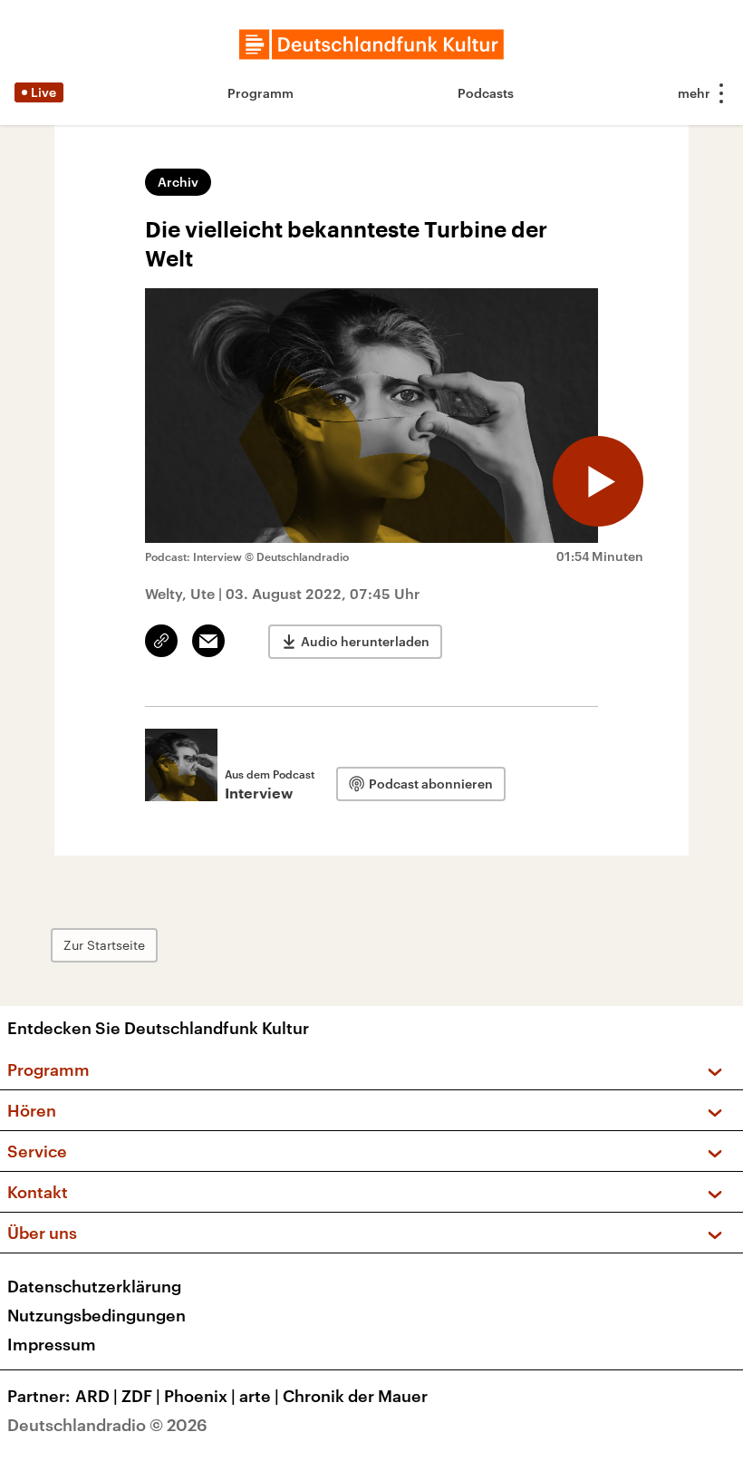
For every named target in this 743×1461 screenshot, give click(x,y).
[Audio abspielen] (598, 481)
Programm (260, 93)
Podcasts (486, 93)
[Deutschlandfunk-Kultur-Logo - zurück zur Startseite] (371, 44)
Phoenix (200, 1396)
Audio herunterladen (365, 641)
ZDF (140, 1396)
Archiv (178, 181)
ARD (96, 1396)
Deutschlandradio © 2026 (107, 1425)
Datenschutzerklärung (94, 1286)
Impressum (51, 1344)
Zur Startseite (104, 945)
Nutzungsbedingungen (96, 1315)
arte (259, 1396)
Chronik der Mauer (355, 1396)
